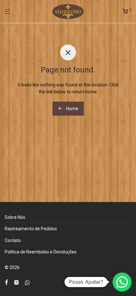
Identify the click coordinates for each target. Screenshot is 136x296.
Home (71, 108)
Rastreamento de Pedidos (31, 228)
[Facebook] (6, 282)
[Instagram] (16, 282)
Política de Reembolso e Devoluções (41, 251)
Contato (13, 240)
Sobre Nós (15, 217)
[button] (122, 282)
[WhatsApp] (27, 282)
